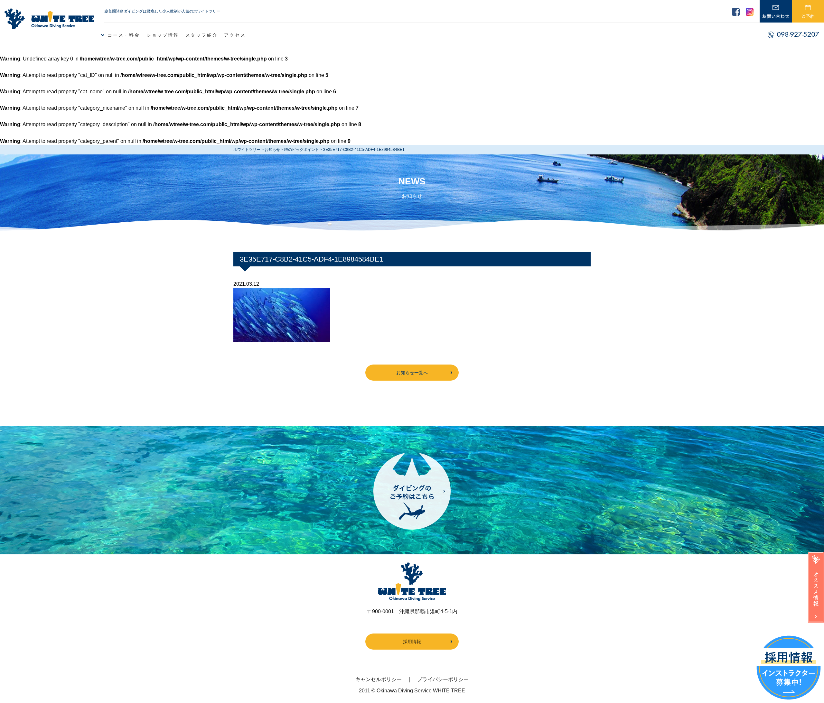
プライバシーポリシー (443, 679)
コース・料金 (124, 35)
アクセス (235, 35)
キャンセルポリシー (378, 679)
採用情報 (412, 641)
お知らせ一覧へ (412, 372)
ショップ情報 (162, 35)
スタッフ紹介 (201, 35)
